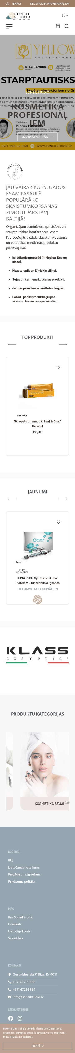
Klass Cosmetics (22, 571)
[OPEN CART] (58, 26)
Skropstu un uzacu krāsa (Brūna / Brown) (37, 423)
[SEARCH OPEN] (66, 26)
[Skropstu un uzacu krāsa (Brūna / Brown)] (37, 389)
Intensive (22, 416)
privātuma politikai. (21, 1037)
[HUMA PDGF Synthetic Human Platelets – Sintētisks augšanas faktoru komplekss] (37, 544)
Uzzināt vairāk (35, 137)
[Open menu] (9, 26)
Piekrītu (37, 1046)
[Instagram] (19, 1018)
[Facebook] (10, 1018)
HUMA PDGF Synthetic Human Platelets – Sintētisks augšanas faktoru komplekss (38, 580)
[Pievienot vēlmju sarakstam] (58, 367)
